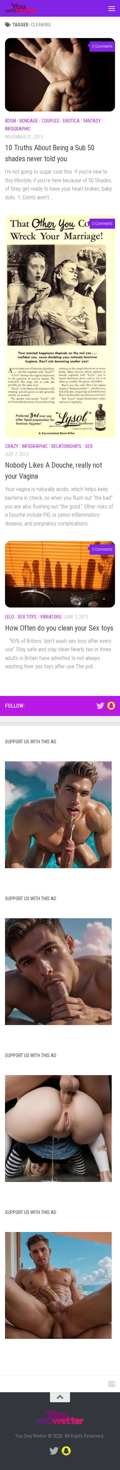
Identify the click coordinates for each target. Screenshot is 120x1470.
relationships (66, 446)
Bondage (29, 121)
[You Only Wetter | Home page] (26, 8)
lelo (9, 617)
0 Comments (102, 46)
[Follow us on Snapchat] (111, 706)
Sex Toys (27, 617)
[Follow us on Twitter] (100, 706)
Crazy (11, 446)
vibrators (51, 617)
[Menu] (111, 8)
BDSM (10, 121)
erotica (71, 121)
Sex (89, 446)
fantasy (92, 121)
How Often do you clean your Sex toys (59, 628)
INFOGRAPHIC (18, 129)
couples (50, 121)
